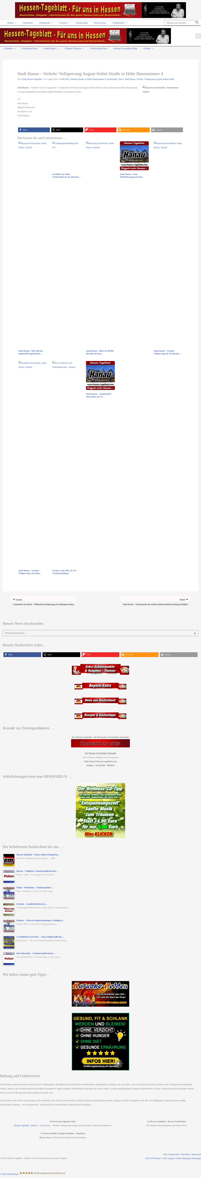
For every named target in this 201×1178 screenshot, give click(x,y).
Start (165, 1154)
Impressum (196, 1154)
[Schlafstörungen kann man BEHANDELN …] (100, 810)
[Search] (196, 22)
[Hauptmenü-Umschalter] (198, 36)
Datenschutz (174, 1154)
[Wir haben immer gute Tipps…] (100, 994)
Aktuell (73, 79)
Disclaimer (185, 1154)
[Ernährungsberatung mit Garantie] (100, 1041)
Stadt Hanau (130, 79)
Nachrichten (112, 79)
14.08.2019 (64, 79)
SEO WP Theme (152, 1158)
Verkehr (139, 79)
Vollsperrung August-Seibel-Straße (159, 79)
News (121, 79)
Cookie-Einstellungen (9, 1174)
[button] (15, 23)
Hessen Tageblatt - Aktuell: (25, 1125)
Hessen (81, 79)
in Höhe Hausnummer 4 (95, 79)
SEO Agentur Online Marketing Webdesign (182, 1158)
